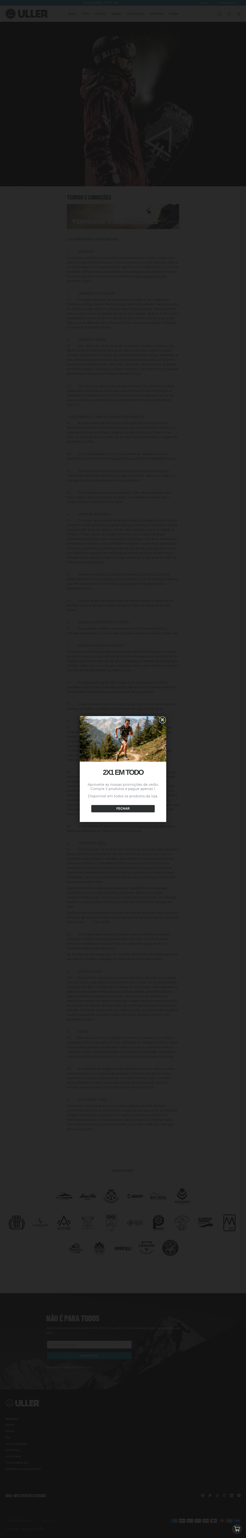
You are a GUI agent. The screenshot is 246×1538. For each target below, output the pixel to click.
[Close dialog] (162, 720)
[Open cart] (237, 1529)
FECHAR (123, 808)
